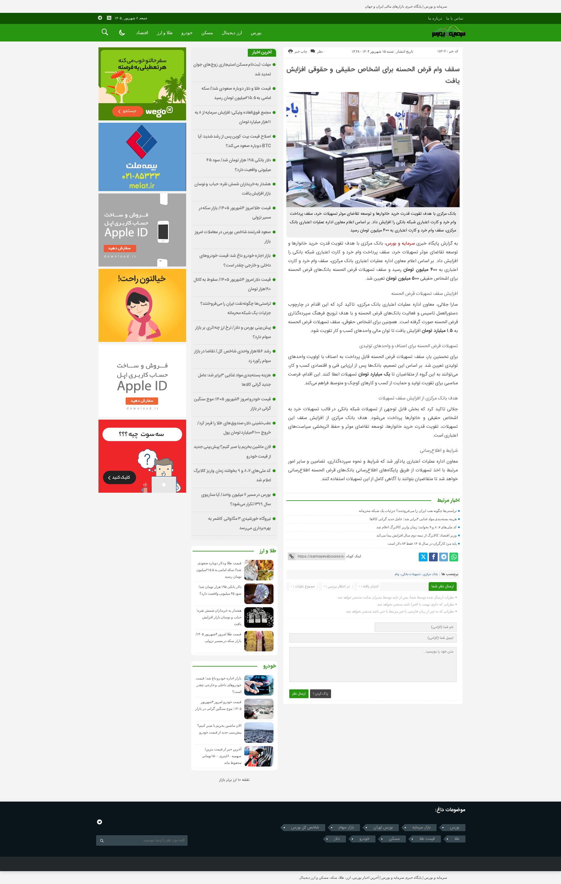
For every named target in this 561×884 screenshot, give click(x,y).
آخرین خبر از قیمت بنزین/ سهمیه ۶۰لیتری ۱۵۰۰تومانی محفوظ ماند (221, 756)
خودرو (187, 32)
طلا (456, 839)
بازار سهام (346, 827)
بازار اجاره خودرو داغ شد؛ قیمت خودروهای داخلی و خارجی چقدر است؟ (218, 685)
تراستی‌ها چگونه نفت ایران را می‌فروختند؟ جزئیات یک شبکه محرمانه (408, 511)
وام (397, 574)
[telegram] (100, 18)
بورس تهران (383, 827)
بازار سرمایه (421, 827)
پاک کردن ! (320, 694)
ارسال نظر (299, 694)
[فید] (109, 18)
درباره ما (435, 18)
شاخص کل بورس (305, 827)
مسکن (207, 32)
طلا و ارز (165, 32)
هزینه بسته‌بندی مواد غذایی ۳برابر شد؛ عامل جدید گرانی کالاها (413, 519)
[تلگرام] (443, 557)
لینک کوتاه (353, 556)
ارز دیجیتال (232, 32)
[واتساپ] (453, 557)
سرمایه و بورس (400, 244)
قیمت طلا (427, 839)
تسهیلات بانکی (410, 574)
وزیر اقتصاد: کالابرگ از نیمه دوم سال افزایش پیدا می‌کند (416, 535)
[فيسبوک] (433, 557)
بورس (256, 32)
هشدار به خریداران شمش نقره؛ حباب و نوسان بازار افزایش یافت (218, 617)
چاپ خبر (301, 51)
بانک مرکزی (430, 574)
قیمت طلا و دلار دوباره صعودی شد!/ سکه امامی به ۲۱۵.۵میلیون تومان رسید (218, 570)
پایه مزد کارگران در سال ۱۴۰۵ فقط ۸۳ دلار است (422, 544)
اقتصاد (142, 32)
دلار (337, 839)
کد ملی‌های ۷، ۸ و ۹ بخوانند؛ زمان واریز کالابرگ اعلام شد (416, 527)
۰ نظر (321, 51)
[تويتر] (423, 557)
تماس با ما (454, 18)
